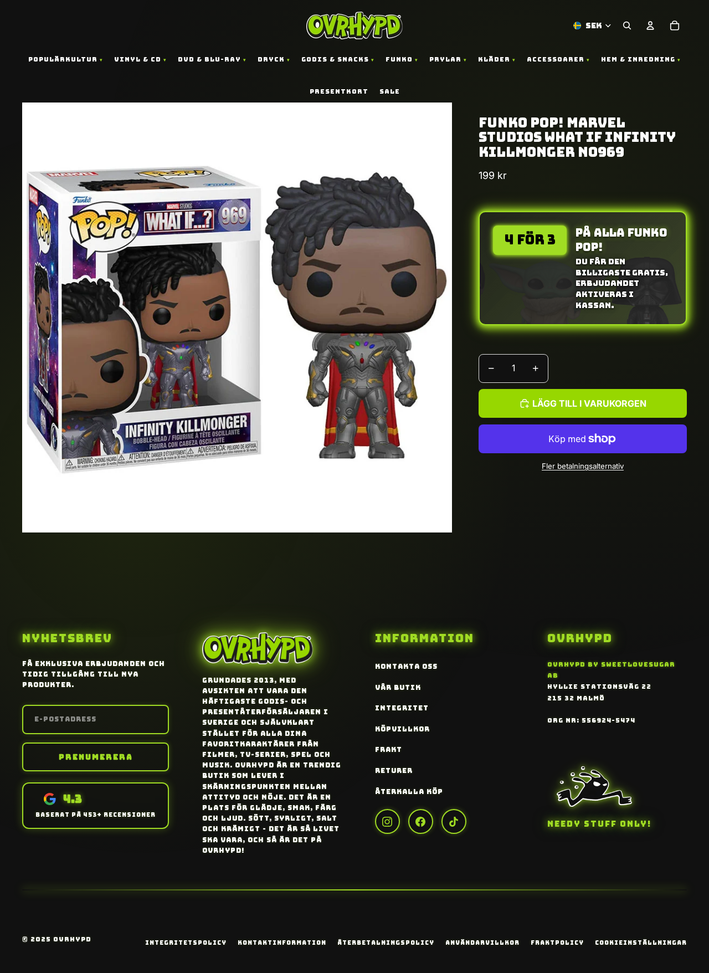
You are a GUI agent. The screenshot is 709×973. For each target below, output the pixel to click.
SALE (389, 91)
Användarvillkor (482, 942)
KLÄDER (494, 59)
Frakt (388, 749)
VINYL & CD (137, 59)
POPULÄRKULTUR (62, 59)
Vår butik (398, 687)
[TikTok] (453, 821)
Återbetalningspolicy (385, 942)
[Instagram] (387, 821)
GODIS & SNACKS (335, 59)
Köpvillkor (402, 729)
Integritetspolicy (186, 942)
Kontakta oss (406, 666)
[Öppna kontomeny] (650, 25)
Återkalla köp (409, 791)
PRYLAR (445, 59)
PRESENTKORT (339, 91)
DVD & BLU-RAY (209, 59)
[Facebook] (420, 821)
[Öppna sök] (627, 25)
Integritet (402, 708)
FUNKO (399, 59)
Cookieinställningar (641, 942)
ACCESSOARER (555, 59)
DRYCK (271, 59)
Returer (394, 770)
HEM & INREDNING (638, 59)
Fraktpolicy (557, 942)
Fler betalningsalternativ (583, 466)
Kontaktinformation (282, 942)
